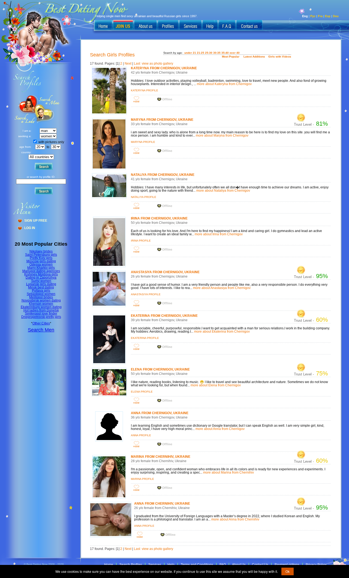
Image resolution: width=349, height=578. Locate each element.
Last (137, 63)
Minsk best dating (41, 287)
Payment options (287, 565)
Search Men (41, 330)
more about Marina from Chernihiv (228, 472)
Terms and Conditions (197, 565)
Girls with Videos (279, 56)
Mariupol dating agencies (41, 271)
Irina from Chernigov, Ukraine (159, 218)
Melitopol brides (41, 297)
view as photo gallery (157, 63)
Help (170, 565)
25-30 (208, 52)
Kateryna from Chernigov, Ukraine (164, 68)
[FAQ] (227, 25)
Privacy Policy (316, 565)
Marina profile (142, 478)
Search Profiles (130, 565)
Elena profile (142, 391)
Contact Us (260, 565)
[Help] (210, 25)
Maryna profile (143, 141)
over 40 (235, 52)
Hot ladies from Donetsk (41, 310)
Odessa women (41, 264)
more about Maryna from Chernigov (222, 135)
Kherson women (41, 304)
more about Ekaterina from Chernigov (222, 331)
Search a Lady (47, 109)
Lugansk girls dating (41, 284)
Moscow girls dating (41, 261)
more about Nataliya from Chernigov (223, 190)
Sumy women (41, 281)
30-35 (217, 52)
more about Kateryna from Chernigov (224, 84)
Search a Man (24, 109)
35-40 (225, 52)
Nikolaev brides (41, 251)
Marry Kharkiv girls (41, 268)
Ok (287, 571)
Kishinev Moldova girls (41, 274)
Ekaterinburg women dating (41, 307)
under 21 (190, 52)
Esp (327, 16)
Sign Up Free (35, 220)
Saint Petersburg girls (41, 255)
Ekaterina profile (145, 337)
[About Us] (145, 25)
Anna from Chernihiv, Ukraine (162, 503)
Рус (312, 16)
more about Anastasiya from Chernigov (222, 288)
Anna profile (141, 435)
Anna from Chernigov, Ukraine (159, 413)
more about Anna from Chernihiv (235, 519)
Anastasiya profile (146, 294)
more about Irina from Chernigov (219, 234)
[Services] (190, 25)
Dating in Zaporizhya (41, 277)
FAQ (222, 565)
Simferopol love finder (41, 313)
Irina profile (141, 240)
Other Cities (41, 323)
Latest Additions (254, 56)
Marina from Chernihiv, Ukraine (160, 457)
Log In (29, 228)
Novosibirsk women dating (41, 300)
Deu (336, 16)
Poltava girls (41, 291)
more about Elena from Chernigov (216, 385)
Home (108, 565)
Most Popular (230, 56)
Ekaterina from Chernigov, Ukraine (164, 316)
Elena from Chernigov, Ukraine (160, 369)
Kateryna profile (144, 90)
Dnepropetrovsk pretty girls (41, 317)
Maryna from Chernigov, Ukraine (162, 120)
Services (154, 565)
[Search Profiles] (168, 25)
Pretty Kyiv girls (41, 258)
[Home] (103, 25)
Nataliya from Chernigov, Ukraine (162, 175)
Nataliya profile (143, 196)
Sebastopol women (41, 294)
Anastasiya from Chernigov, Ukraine (165, 272)
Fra (320, 16)
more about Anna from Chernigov (220, 429)
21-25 (200, 52)
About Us (239, 565)
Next (128, 63)
